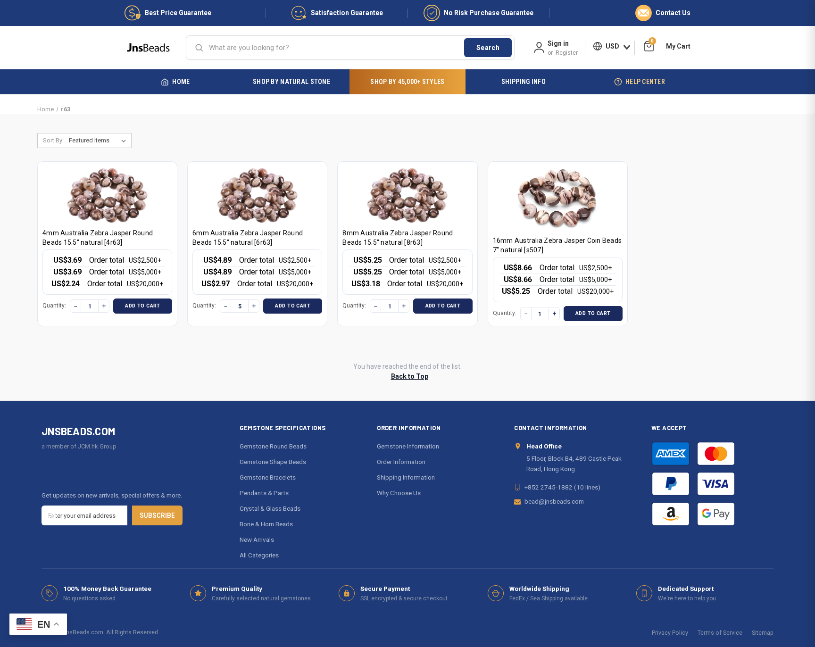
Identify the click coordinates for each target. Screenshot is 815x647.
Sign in (558, 43)
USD (612, 46)
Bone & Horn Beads (266, 524)
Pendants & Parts (264, 493)
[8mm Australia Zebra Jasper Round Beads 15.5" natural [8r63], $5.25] (407, 195)
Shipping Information (406, 477)
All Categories (259, 555)
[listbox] (99, 140)
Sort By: (53, 140)
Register (567, 53)
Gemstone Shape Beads (273, 461)
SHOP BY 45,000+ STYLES (407, 81)
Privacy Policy (670, 632)
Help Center (645, 81)
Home (181, 81)
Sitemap (762, 632)
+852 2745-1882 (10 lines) (562, 487)
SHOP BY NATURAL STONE (291, 81)
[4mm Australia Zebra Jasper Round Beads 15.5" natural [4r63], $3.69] (107, 195)
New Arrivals (257, 539)
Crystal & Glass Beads (270, 508)
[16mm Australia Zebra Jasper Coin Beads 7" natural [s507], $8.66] (557, 199)
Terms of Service (720, 632)
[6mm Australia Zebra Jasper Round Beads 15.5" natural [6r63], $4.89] (257, 195)
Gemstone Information (408, 446)
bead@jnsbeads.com (554, 501)
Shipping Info (523, 81)
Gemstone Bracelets (268, 477)
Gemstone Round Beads (273, 446)
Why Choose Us (399, 493)
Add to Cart (142, 306)
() (652, 42)
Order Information (401, 461)
